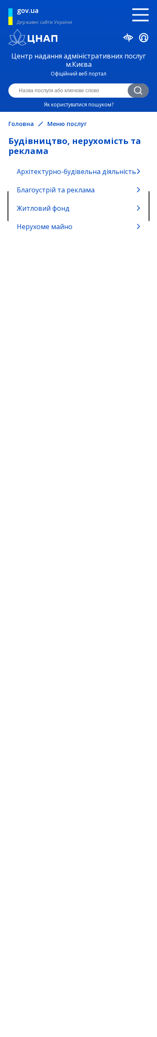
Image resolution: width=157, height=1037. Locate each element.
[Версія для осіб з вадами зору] (128, 38)
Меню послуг (67, 124)
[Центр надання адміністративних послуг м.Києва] (78, 38)
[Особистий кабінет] (144, 39)
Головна (21, 124)
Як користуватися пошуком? (78, 104)
